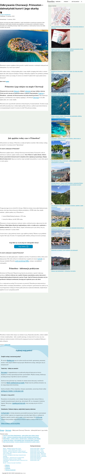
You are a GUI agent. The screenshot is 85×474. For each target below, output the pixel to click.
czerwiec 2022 (7, 344)
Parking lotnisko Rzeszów (35, 458)
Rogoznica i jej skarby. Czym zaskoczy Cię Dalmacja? (64, 250)
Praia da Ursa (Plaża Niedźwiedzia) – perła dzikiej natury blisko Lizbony (21, 435)
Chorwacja (36, 97)
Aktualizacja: (7, 19)
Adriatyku (27, 91)
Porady (66, 1)
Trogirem (40, 93)
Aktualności (75, 1)
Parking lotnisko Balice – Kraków (36, 449)
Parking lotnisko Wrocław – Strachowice (38, 456)
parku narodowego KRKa (22, 261)
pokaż (7, 81)
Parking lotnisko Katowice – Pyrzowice (38, 455)
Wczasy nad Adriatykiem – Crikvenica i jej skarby (63, 271)
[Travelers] (51, 1)
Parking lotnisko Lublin (34, 460)
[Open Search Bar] (81, 1)
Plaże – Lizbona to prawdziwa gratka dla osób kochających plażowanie (21, 437)
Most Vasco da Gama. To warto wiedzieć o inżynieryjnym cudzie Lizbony (21, 442)
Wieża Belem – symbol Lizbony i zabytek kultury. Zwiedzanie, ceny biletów (22, 438)
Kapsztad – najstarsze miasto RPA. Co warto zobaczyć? (14, 451)
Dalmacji (16, 91)
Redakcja (7, 466)
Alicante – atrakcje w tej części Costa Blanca (12, 462)
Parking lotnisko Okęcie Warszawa (37, 452)
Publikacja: (7, 16)
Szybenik (39, 259)
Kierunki (58, 1)
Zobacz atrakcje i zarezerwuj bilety (10, 423)
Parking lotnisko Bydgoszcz (36, 457)
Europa (2, 430)
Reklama (7, 465)
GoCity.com (39, 417)
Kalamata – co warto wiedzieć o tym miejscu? (12, 449)
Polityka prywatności (10, 470)
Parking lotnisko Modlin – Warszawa (37, 448)
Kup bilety (22, 246)
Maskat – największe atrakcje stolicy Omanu (12, 448)
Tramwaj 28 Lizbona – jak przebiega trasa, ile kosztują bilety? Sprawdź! (21, 440)
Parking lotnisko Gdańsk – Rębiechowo (38, 453)
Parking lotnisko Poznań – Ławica (37, 451)
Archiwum (7, 468)
